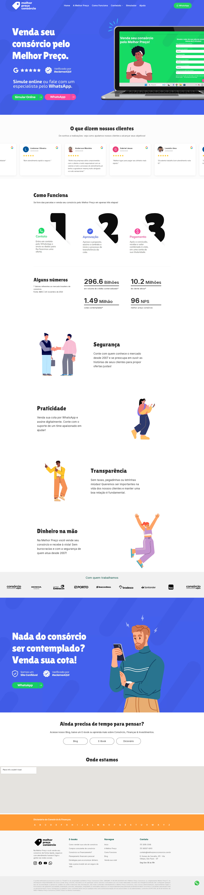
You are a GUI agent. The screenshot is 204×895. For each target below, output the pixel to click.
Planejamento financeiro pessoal (81, 856)
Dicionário (128, 741)
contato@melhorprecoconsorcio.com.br (155, 852)
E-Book (102, 741)
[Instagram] (35, 863)
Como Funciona (100, 5)
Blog (75, 741)
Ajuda (142, 5)
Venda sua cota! (110, 860)
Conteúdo (116, 5)
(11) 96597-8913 (146, 848)
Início (106, 845)
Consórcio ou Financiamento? (80, 852)
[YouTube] (45, 863)
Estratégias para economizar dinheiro (83, 860)
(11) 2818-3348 (145, 845)
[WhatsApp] (50, 863)
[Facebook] (40, 863)
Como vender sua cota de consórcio (83, 845)
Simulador (131, 5)
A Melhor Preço (81, 5)
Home (67, 5)
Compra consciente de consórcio (82, 848)
